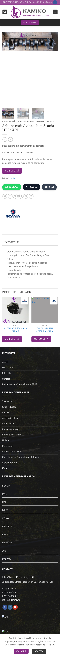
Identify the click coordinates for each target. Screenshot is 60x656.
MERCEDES (8, 526)
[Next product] (4, 139)
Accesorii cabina (10, 418)
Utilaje (5, 440)
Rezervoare (7, 446)
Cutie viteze (8, 423)
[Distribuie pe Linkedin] (31, 196)
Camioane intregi (10, 429)
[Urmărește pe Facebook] (55, 2)
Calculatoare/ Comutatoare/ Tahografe (21, 457)
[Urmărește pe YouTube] (15, 607)
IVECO (5, 510)
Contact (6, 378)
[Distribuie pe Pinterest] (25, 196)
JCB (4, 550)
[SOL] (20, 633)
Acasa (5, 362)
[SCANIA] (24, 300)
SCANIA (6, 485)
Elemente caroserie (11, 434)
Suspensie (7, 401)
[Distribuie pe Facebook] (10, 196)
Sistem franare (9, 462)
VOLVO (5, 518)
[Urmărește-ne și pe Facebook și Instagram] (10, 607)
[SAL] (20, 618)
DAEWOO (6, 558)
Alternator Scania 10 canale (15, 330)
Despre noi (7, 367)
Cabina (5, 412)
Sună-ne (33, 187)
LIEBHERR (7, 542)
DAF (4, 502)
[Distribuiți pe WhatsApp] (4, 196)
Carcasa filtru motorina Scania (44, 330)
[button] (4, 12)
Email (51, 187)
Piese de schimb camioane (31, 121)
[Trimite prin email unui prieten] (20, 196)
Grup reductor (9, 406)
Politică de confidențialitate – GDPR (19, 384)
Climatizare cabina (11, 451)
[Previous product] (10, 139)
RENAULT (7, 534)
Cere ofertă (12, 170)
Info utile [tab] (12, 242)
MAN (4, 493)
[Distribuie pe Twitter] (15, 196)
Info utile (6, 373)
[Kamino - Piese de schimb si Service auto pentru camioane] (30, 12)
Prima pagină (8, 121)
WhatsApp (13, 187)
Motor (50, 121)
